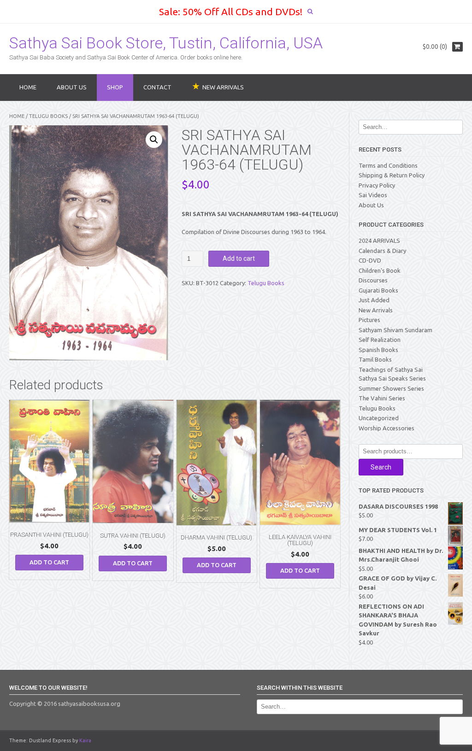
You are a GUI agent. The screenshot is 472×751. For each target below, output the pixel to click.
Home (27, 87)
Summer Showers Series (391, 388)
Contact (157, 87)
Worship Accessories (386, 428)
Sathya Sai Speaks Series (392, 378)
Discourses (373, 280)
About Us (72, 87)
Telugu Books (48, 116)
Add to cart (239, 258)
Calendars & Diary (382, 250)
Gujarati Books (378, 290)
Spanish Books (378, 349)
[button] (154, 139)
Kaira (85, 740)
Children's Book (380, 270)
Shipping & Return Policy (392, 175)
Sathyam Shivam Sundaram (395, 330)
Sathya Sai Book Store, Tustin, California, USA (166, 43)
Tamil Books (375, 359)
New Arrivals (376, 310)
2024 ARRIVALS (379, 240)
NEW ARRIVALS (223, 87)
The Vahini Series (382, 398)
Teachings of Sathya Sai (391, 369)
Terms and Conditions (388, 165)
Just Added (374, 300)
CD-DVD (370, 260)
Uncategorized (379, 418)
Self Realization (380, 339)
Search (381, 467)
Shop (115, 87)
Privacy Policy (377, 185)
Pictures (369, 320)
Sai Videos (373, 195)
